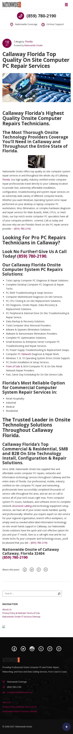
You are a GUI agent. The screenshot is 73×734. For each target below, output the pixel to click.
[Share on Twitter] (32, 569)
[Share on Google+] (39, 569)
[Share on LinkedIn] (46, 569)
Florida (29, 41)
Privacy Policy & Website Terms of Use (21, 613)
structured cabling (22, 506)
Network (26, 354)
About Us (6, 609)
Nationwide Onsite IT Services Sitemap (21, 616)
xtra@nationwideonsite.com (20, 692)
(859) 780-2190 (41, 16)
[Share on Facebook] (25, 569)
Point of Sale (13, 366)
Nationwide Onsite (33, 45)
